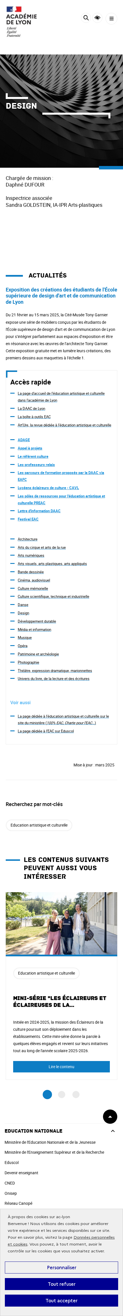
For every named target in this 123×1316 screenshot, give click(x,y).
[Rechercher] (86, 19)
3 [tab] (76, 1094)
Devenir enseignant (21, 1172)
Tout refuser (62, 1284)
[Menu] (111, 19)
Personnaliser (61, 1267)
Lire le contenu (61, 1066)
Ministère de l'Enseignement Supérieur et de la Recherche (54, 1152)
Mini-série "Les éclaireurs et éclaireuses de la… (59, 1002)
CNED (10, 1183)
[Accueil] (21, 21)
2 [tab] (61, 1094)
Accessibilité (97, 18)
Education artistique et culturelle (39, 825)
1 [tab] (47, 1094)
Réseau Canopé (18, 1203)
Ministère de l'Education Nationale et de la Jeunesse (50, 1142)
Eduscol (12, 1162)
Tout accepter (61, 1300)
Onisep (11, 1193)
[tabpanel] (61, 986)
